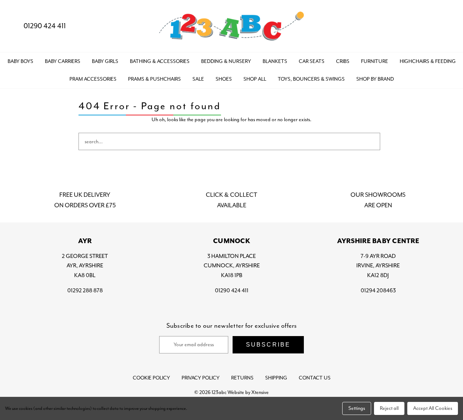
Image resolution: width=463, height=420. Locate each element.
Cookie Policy (151, 378)
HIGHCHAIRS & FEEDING (428, 61)
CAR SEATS (311, 61)
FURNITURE (374, 61)
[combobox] (229, 141)
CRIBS (342, 61)
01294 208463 (378, 290)
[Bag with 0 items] (444, 26)
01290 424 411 (45, 25)
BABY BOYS (20, 61)
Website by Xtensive (248, 392)
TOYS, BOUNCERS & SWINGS (311, 79)
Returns (242, 378)
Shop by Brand (375, 79)
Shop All (254, 79)
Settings (356, 408)
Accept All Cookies (432, 408)
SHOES (224, 79)
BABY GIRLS (105, 61)
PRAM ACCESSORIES (92, 79)
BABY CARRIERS (62, 61)
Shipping (276, 378)
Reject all (389, 408)
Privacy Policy (201, 378)
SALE (198, 79)
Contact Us (315, 378)
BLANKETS (275, 61)
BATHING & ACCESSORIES (160, 61)
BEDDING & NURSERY (226, 61)
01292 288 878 (85, 290)
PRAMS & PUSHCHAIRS (154, 79)
